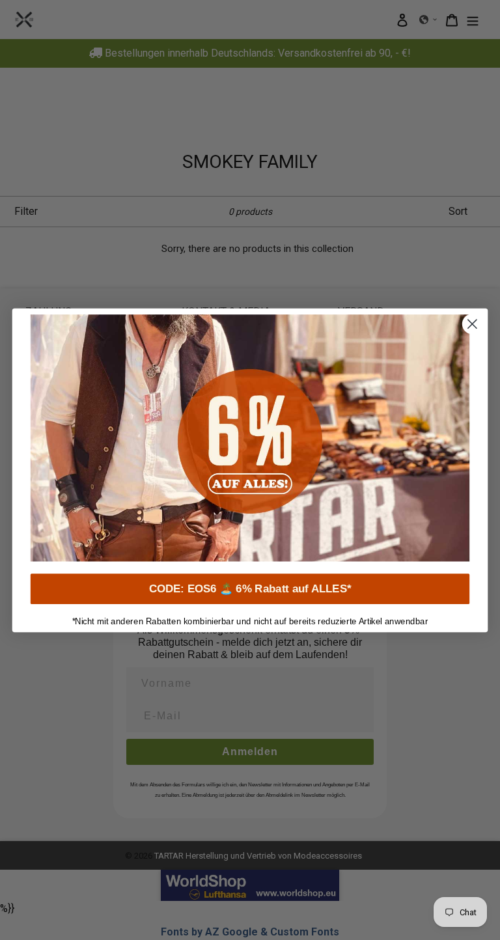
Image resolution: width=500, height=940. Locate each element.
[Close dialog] (472, 324)
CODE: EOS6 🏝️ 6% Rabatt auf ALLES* (250, 589)
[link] (250, 437)
